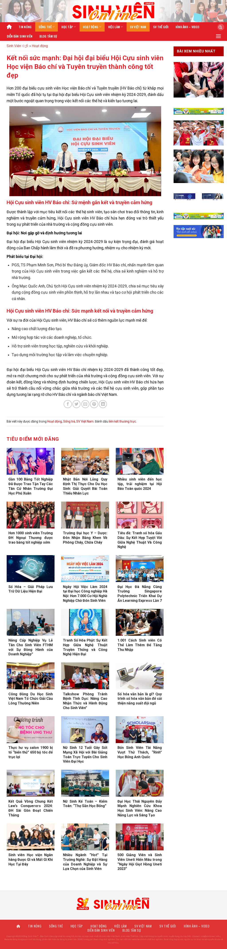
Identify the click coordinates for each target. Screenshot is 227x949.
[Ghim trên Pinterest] (94, 404)
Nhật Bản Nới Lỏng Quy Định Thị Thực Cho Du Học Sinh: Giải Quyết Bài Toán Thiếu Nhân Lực (85, 486)
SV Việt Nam (138, 26)
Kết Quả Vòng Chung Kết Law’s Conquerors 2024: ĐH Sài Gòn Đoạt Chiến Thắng (30, 808)
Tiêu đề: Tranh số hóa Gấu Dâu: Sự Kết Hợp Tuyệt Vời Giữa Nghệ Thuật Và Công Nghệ (139, 540)
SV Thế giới (161, 26)
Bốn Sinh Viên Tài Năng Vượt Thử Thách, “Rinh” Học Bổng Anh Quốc (139, 752)
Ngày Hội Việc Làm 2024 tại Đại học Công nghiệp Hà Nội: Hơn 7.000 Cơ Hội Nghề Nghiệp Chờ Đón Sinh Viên (85, 594)
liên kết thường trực (122, 421)
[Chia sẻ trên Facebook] (68, 404)
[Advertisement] (113, 918)
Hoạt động (90, 26)
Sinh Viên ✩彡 (17, 46)
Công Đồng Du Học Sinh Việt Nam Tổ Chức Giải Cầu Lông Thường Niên (30, 699)
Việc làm (114, 26)
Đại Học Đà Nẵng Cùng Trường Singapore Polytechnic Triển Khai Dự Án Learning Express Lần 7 (139, 594)
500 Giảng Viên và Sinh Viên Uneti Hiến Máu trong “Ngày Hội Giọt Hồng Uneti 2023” (139, 862)
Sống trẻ (45, 26)
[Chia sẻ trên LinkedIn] (103, 404)
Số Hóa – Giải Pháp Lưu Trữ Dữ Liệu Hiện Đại (30, 589)
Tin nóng (25, 26)
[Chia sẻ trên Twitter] (76, 404)
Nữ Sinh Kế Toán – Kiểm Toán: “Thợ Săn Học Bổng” (85, 803)
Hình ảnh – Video (188, 26)
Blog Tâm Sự (48, 36)
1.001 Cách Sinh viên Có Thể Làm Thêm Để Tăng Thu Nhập (139, 645)
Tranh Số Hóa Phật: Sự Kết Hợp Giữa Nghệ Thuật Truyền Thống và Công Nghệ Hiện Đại (85, 647)
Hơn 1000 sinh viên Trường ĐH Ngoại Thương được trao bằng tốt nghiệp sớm (30, 537)
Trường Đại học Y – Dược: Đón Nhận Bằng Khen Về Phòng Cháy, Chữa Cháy (85, 537)
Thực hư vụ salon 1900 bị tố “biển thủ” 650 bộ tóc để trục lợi (30, 752)
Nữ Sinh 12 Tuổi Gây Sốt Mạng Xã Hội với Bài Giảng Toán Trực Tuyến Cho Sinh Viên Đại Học (85, 755)
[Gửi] (219, 27)
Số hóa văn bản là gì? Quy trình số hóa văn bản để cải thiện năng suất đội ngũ (139, 699)
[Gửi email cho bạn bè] (85, 404)
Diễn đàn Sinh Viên (20, 36)
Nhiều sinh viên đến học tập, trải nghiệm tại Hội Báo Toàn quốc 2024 (139, 484)
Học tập (67, 26)
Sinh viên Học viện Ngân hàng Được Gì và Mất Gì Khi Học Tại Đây (30, 859)
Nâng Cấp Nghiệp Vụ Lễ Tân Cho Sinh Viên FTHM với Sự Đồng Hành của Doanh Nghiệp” (30, 647)
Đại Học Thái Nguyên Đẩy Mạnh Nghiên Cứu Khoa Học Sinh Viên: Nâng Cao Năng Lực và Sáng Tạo (139, 808)
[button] (218, 36)
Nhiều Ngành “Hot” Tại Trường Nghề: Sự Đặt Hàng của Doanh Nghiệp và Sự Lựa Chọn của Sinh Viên (85, 862)
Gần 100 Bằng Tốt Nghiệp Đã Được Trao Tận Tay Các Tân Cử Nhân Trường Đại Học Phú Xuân (30, 486)
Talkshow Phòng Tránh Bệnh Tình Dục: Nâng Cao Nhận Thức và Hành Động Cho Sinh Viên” (85, 701)
